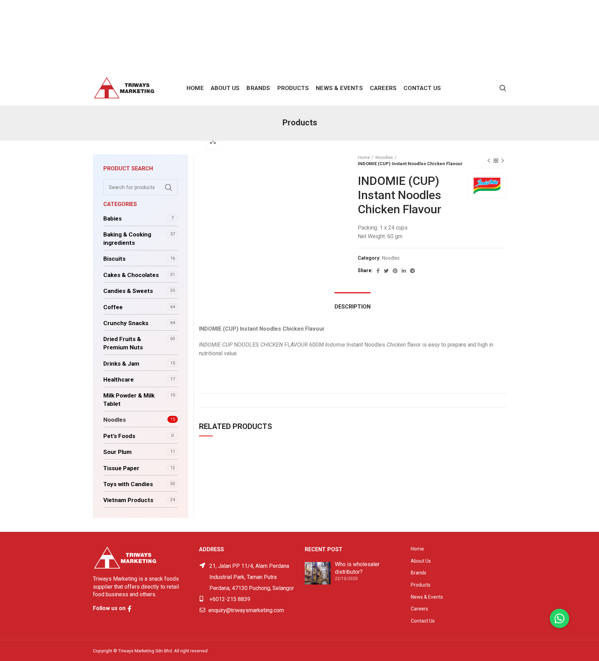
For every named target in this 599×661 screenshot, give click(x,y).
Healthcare (118, 379)
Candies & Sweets (128, 290)
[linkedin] (404, 270)
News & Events (427, 597)
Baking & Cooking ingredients (127, 238)
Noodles (384, 157)
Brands (418, 572)
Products (421, 585)
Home (364, 157)
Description (353, 306)
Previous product (488, 160)
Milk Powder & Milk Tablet (129, 399)
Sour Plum (117, 451)
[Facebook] (378, 270)
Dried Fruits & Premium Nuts (123, 343)
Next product (502, 160)
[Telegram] (412, 270)
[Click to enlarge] (213, 141)
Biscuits (114, 258)
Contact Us (423, 621)
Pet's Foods (119, 435)
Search (168, 187)
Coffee (113, 307)
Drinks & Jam (121, 363)
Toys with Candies (128, 484)
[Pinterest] (395, 270)
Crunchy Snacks (125, 323)
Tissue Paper (121, 468)
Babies (112, 218)
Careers (419, 608)
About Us (421, 561)
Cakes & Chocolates (131, 274)
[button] (559, 618)
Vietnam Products (128, 500)
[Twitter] (386, 270)
